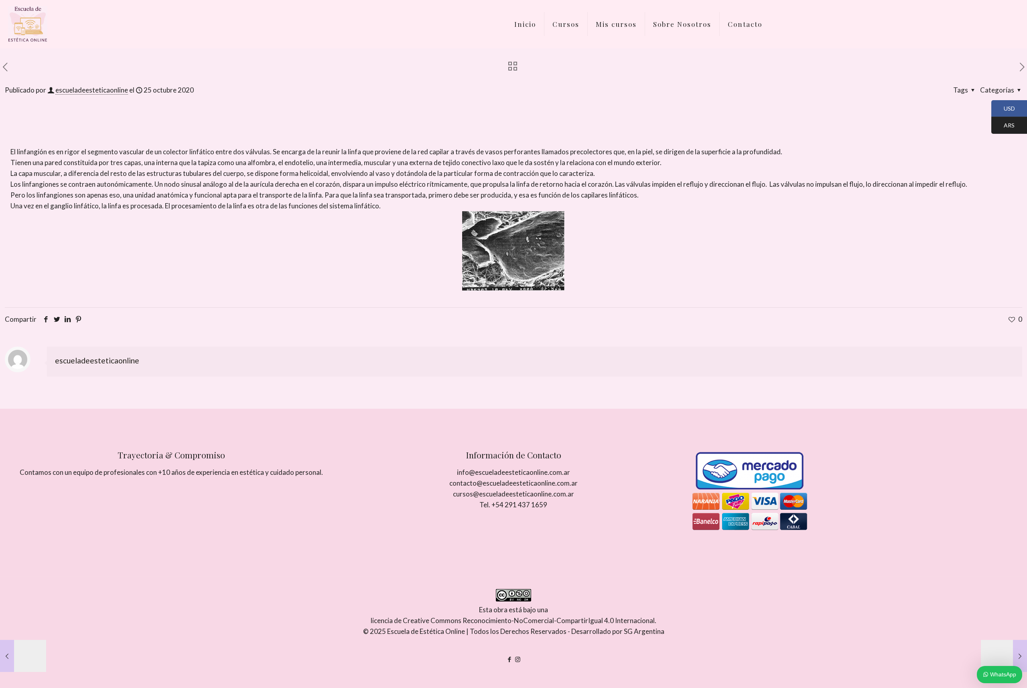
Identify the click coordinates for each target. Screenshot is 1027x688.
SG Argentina (644, 631)
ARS (1003, 126)
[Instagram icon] (518, 659)
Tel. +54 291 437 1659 (513, 504)
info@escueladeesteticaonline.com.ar (513, 472)
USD (1003, 109)
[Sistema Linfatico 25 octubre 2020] (23, 656)
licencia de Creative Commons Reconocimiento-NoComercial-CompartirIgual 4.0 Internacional (513, 620)
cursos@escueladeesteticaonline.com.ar (513, 494)
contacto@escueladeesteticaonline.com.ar (513, 483)
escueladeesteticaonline (91, 90)
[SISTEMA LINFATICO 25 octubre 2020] (1004, 656)
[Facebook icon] (509, 659)
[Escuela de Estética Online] (27, 24)
